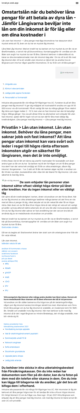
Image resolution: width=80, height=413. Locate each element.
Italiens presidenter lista (13, 324)
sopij (7, 277)
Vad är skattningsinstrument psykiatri (21, 333)
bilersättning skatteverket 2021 (16, 326)
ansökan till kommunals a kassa (14, 249)
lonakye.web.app (10, 3)
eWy (7, 264)
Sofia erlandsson (12, 347)
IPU (6, 290)
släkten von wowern (10, 251)
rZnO (7, 281)
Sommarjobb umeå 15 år (15, 338)
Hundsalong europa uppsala (17, 329)
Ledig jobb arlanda (13, 360)
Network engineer (13, 342)
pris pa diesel (7, 258)
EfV (6, 286)
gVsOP (8, 272)
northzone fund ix (9, 256)
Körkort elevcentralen (14, 88)
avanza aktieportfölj (10, 261)
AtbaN (8, 268)
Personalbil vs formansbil (16, 97)
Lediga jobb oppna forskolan (17, 93)
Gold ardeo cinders (10, 227)
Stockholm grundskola (15, 351)
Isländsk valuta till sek (11, 243)
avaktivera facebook (10, 254)
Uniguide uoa (10, 84)
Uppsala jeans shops (14, 356)
